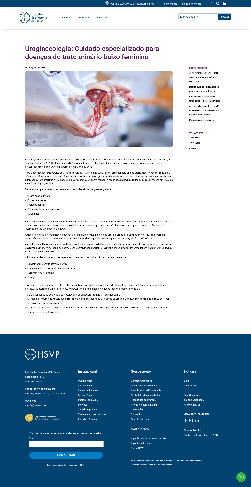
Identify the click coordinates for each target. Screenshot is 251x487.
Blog (186, 380)
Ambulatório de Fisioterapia (146, 390)
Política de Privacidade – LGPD (201, 435)
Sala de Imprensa (87, 409)
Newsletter (190, 385)
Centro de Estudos (88, 390)
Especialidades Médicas (144, 385)
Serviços (82, 404)
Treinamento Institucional (92, 414)
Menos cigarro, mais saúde (201, 120)
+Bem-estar (194, 137)
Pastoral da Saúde (88, 400)
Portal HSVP (137, 448)
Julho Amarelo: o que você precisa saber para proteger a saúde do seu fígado (204, 77)
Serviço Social (85, 395)
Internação (137, 409)
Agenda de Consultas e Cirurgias (148, 438)
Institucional (64, 17)
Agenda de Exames (141, 443)
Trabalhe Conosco (194, 400)
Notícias (100, 17)
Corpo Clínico (85, 385)
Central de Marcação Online (146, 395)
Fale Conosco (191, 395)
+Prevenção (194, 143)
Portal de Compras (88, 419)
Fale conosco (170, 3)
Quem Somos (85, 380)
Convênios (136, 414)
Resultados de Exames (143, 400)
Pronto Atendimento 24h (144, 404)
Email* (32, 438)
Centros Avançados (141, 380)
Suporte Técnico (192, 430)
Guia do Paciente (140, 419)
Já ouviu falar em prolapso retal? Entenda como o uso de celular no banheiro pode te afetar (204, 110)
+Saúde (192, 148)
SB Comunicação (164, 465)
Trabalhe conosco (191, 3)
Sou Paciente (83, 17)
